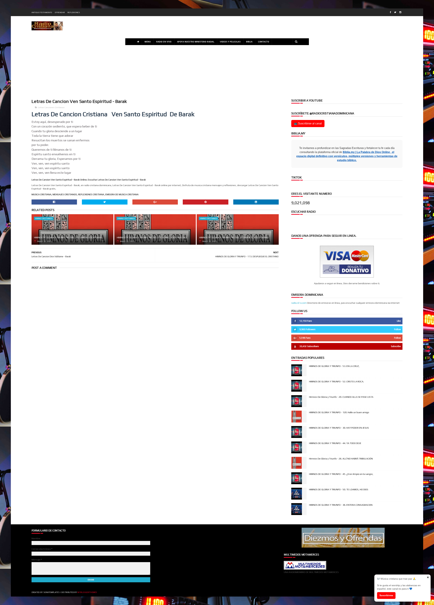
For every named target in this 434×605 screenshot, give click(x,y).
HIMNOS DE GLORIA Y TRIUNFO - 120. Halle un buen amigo (339, 412)
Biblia (249, 42)
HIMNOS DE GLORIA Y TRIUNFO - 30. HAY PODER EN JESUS (339, 427)
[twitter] (395, 12)
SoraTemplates (51, 592)
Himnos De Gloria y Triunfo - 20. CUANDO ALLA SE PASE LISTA (341, 397)
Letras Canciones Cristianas (51, 107)
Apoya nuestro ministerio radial (195, 42)
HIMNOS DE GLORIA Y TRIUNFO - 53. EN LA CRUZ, (334, 366)
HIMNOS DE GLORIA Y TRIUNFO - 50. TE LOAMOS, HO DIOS (338, 489)
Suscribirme (386, 595)
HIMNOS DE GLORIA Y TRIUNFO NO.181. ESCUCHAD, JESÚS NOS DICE (152, 237)
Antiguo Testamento (42, 12)
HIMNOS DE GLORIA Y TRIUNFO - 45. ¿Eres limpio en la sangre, (341, 474)
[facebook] (390, 12)
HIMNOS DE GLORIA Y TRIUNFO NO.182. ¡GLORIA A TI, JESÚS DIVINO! (234, 237)
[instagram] (400, 12)
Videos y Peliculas (230, 42)
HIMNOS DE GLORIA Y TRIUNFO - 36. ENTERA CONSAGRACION (340, 504)
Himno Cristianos (44, 218)
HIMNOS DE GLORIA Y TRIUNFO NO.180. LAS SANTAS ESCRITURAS (68, 237)
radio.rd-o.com (299, 302)
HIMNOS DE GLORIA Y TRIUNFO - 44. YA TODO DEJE (335, 443)
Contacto (263, 42)
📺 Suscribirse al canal (308, 123)
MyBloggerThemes (87, 592)
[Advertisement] (217, 71)
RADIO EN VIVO (164, 42)
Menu (148, 42)
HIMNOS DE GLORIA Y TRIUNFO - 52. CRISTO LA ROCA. (336, 381)
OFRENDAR (60, 12)
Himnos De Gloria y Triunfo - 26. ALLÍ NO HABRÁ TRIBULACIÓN (341, 458)
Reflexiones (73, 12)
